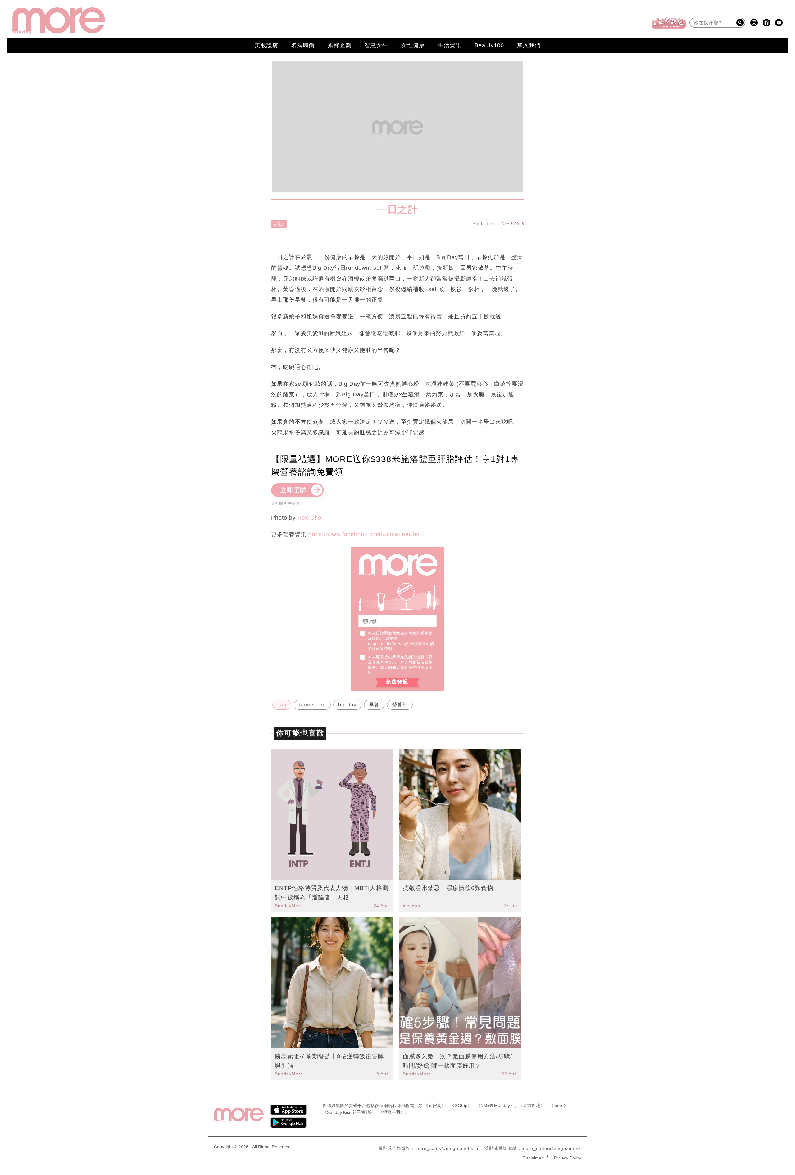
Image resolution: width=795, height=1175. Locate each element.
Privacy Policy (567, 1157)
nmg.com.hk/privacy (387, 644)
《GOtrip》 (461, 1105)
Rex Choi (310, 518)
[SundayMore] (58, 20)
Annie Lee (483, 223)
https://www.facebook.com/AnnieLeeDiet (364, 534)
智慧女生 (376, 45)
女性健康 (413, 45)
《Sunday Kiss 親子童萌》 (348, 1112)
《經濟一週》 (392, 1112)
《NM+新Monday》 (495, 1105)
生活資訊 (449, 45)
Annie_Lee (312, 704)
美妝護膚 (266, 45)
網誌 (279, 224)
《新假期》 (435, 1105)
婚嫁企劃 (340, 45)
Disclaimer (532, 1157)
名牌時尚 (303, 45)
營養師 (400, 704)
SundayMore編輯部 (292, 905)
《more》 (558, 1105)
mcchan (411, 905)
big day (347, 704)
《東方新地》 (532, 1105)
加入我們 (529, 45)
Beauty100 (489, 45)
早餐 (374, 704)
